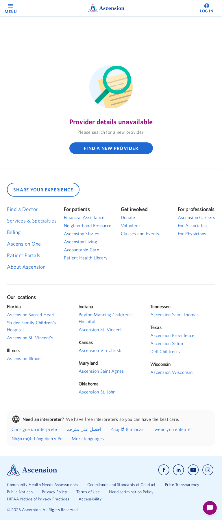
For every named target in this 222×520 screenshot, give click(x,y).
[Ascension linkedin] (178, 470)
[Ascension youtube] (193, 470)
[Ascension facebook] (163, 470)
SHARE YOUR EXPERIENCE (43, 189)
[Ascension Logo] (59, 470)
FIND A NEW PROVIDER (111, 148)
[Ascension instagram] (207, 470)
